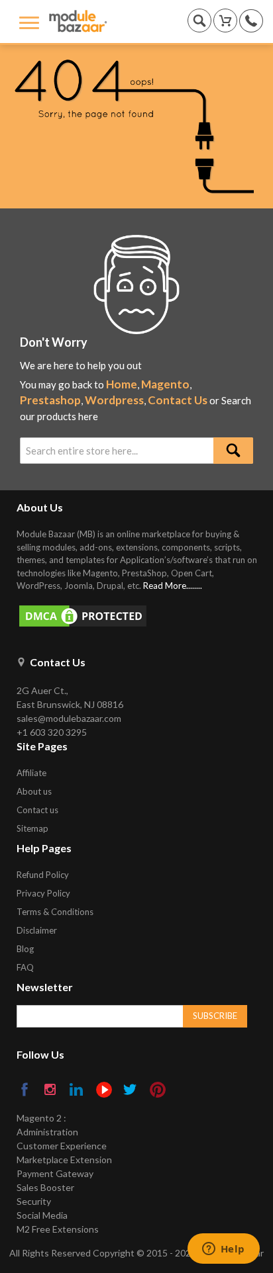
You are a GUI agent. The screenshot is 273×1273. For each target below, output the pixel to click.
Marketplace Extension (64, 1159)
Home (121, 384)
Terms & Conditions (55, 911)
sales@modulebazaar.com (69, 718)
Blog (25, 949)
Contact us (37, 810)
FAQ (25, 967)
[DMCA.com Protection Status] (143, 616)
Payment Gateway (55, 1173)
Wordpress (114, 400)
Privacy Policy (43, 893)
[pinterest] (158, 1090)
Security (34, 1201)
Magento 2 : (41, 1117)
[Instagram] (51, 1090)
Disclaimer (37, 930)
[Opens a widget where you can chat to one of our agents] (223, 1249)
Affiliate (31, 773)
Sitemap (32, 828)
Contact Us (177, 400)
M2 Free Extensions (58, 1229)
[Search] (233, 450)
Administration (47, 1131)
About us (34, 791)
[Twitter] (130, 1090)
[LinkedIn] (77, 1090)
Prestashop (50, 400)
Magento (165, 384)
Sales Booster (45, 1187)
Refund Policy (43, 874)
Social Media (42, 1215)
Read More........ (172, 585)
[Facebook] (25, 1090)
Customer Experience (62, 1145)
